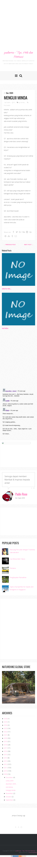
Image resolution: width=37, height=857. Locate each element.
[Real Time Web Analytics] (22, 856)
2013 (5, 761)
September (9, 800)
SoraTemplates (32, 852)
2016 (5, 751)
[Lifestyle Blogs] (14, 856)
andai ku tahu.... (6, 288)
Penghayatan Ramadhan (18, 577)
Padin (8, 102)
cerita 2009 (9, 781)
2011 (5, 768)
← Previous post (10, 244)
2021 (5, 735)
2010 (5, 771)
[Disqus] (18, 359)
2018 (5, 745)
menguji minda (15, 98)
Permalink (7, 105)
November (9, 793)
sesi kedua (5, 328)
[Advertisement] (18, 20)
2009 (5, 774)
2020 (5, 738)
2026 (5, 719)
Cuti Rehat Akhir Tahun (17, 559)
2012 (5, 764)
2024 (5, 725)
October (8, 797)
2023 (5, 728)
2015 (5, 755)
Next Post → (28, 244)
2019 (5, 741)
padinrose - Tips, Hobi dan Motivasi (18, 55)
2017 (5, 748)
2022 (5, 732)
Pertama (13, 568)
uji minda (21, 102)
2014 (5, 758)
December (9, 777)
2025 (5, 722)
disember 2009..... (11, 784)
